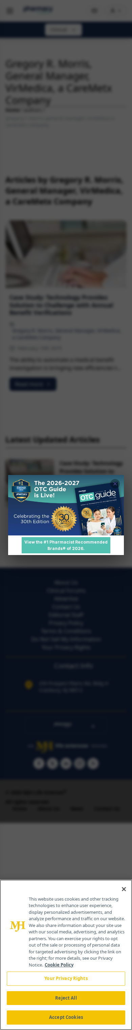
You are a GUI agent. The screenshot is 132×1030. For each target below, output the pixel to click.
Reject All (65, 998)
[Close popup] (115, 483)
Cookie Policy (59, 965)
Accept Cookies (66, 1017)
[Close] (123, 889)
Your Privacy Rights (65, 978)
